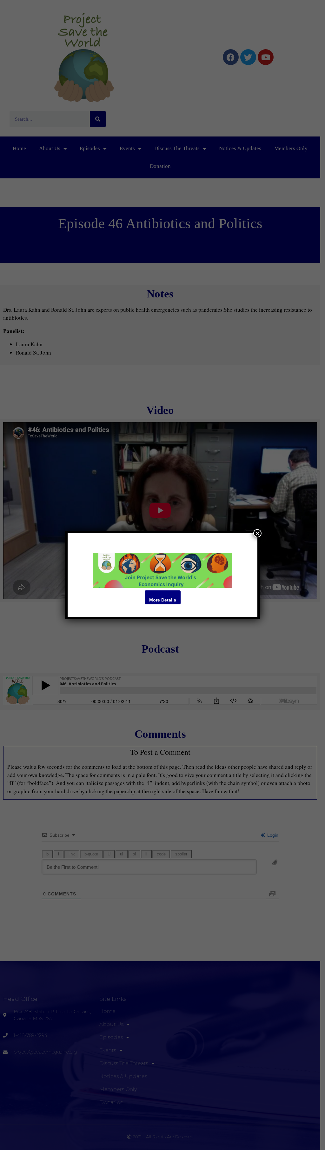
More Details (162, 599)
